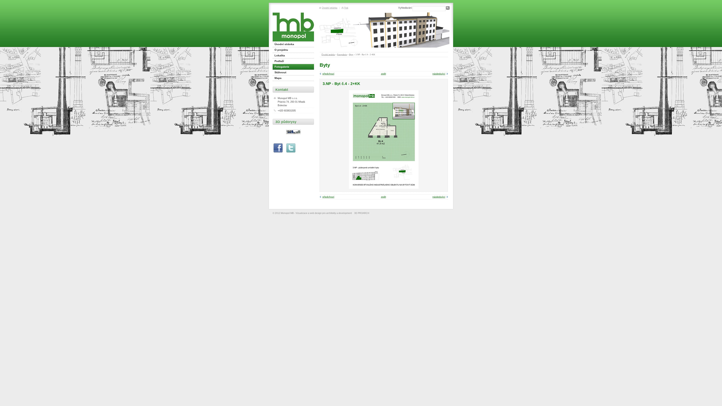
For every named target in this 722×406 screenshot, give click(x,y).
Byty (351, 54)
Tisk (346, 8)
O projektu (281, 49)
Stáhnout (280, 72)
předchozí (328, 73)
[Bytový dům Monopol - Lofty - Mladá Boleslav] (293, 26)
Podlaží (279, 61)
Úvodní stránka (328, 54)
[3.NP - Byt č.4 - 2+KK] (384, 187)
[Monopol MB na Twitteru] (290, 151)
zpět (383, 73)
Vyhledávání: (405, 7)
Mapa (278, 78)
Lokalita (280, 55)
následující (438, 73)
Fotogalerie (342, 54)
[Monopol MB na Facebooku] (278, 151)
